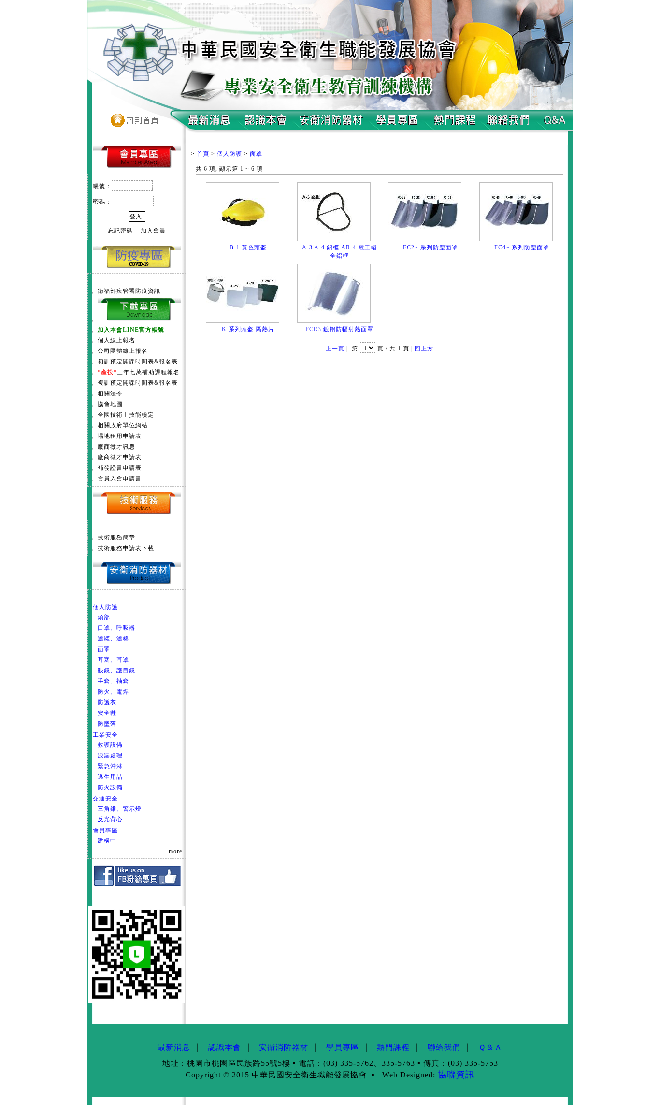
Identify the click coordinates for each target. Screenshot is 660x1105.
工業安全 (105, 734)
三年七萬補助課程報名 (139, 372)
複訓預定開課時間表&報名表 (138, 382)
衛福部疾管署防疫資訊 (129, 291)
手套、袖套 (113, 681)
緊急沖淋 (110, 766)
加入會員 (153, 230)
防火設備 (110, 787)
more (175, 851)
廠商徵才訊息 (116, 446)
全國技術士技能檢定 (126, 414)
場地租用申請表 (120, 436)
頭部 (104, 617)
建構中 (107, 840)
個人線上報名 (116, 340)
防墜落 (107, 723)
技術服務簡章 (116, 537)
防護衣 (107, 702)
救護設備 (110, 745)
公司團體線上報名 (123, 351)
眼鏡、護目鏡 (116, 670)
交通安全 (105, 798)
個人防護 (105, 607)
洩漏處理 (110, 755)
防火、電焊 (113, 691)
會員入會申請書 (120, 478)
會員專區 (105, 830)
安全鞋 (107, 713)
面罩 (104, 649)
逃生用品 (110, 776)
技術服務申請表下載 (126, 548)
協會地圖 (110, 404)
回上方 (424, 348)
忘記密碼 (120, 230)
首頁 (203, 153)
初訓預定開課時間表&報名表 (138, 361)
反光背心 (110, 819)
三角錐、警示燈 (120, 808)
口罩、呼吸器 (116, 628)
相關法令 (110, 393)
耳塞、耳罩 (113, 659)
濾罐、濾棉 (113, 638)
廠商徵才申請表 (120, 457)
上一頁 (335, 348)
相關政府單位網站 (123, 425)
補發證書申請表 (120, 468)
